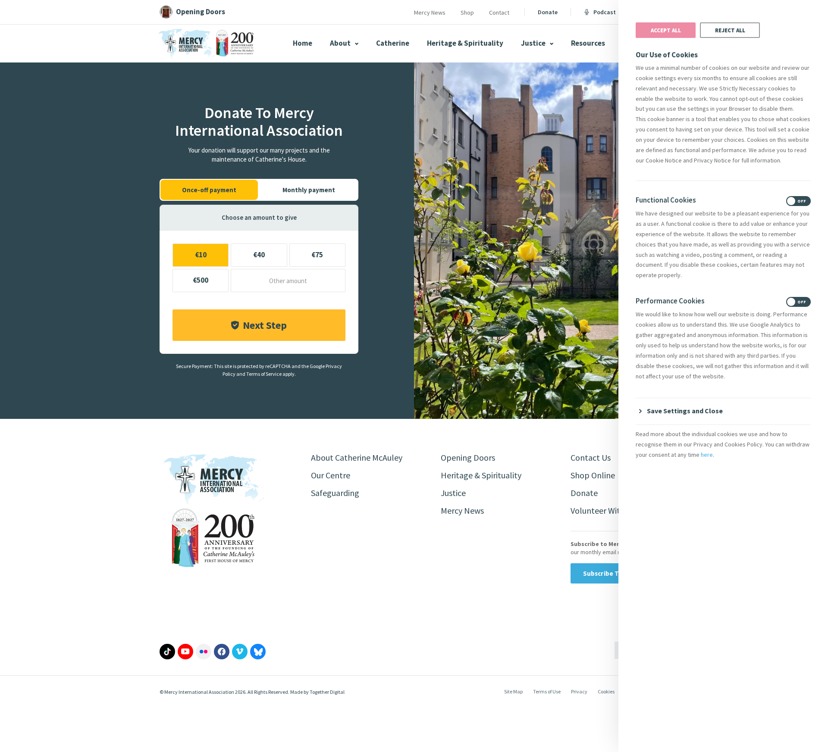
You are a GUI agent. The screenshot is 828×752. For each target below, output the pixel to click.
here (707, 455)
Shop (467, 12)
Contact (499, 12)
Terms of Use (547, 691)
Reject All (730, 30)
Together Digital (327, 692)
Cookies (606, 691)
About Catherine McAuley (356, 457)
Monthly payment (308, 190)
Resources (588, 43)
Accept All (666, 30)
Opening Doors (468, 457)
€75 (317, 254)
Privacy (579, 691)
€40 (259, 254)
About (341, 43)
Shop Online (593, 475)
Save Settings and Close (685, 410)
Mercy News (429, 12)
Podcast (604, 12)
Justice (534, 43)
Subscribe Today (608, 573)
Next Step (265, 325)
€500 (200, 280)
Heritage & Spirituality (465, 43)
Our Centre (330, 475)
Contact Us (591, 457)
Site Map (513, 691)
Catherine (392, 43)
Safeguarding (335, 492)
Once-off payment (209, 190)
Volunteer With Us (603, 510)
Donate (548, 12)
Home (302, 43)
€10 (201, 254)
